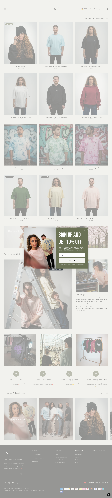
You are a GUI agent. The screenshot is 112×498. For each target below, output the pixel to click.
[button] (109, 495)
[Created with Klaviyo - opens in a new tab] (56, 269)
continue (72, 260)
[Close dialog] (85, 229)
